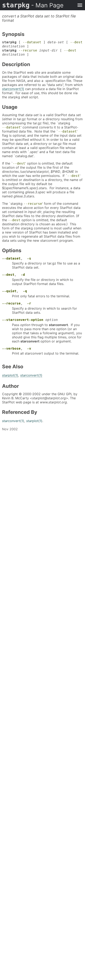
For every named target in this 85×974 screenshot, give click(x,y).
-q (25, 291)
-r (29, 303)
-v (29, 348)
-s (29, 258)
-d (23, 275)
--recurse (28, 50)
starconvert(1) (13, 89)
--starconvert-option (22, 320)
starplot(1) (10, 375)
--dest (76, 42)
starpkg (33, 5)
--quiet (9, 291)
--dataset (32, 42)
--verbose (11, 348)
